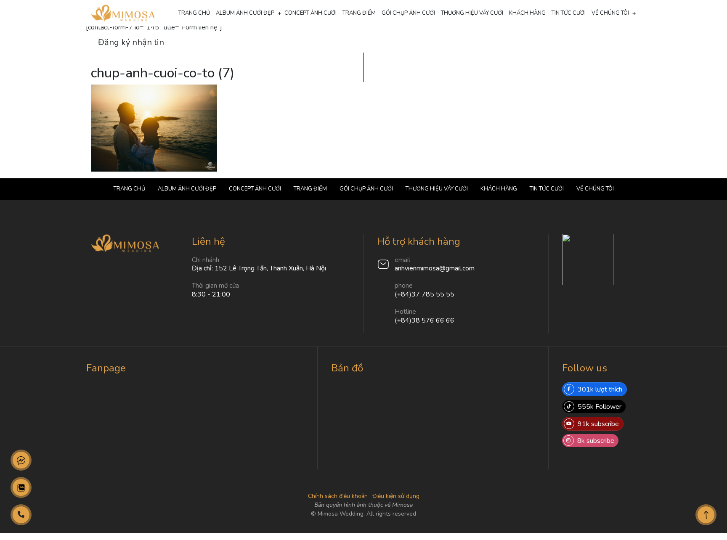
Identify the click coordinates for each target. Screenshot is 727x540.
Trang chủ (194, 13)
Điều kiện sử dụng (395, 496)
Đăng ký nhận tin (131, 42)
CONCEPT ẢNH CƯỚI (310, 13)
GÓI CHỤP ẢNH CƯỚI (408, 13)
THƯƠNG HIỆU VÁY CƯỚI (472, 13)
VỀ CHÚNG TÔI (610, 13)
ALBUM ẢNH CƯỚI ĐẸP (245, 13)
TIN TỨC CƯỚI (569, 13)
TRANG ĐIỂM (359, 13)
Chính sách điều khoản (338, 496)
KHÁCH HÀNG (527, 13)
